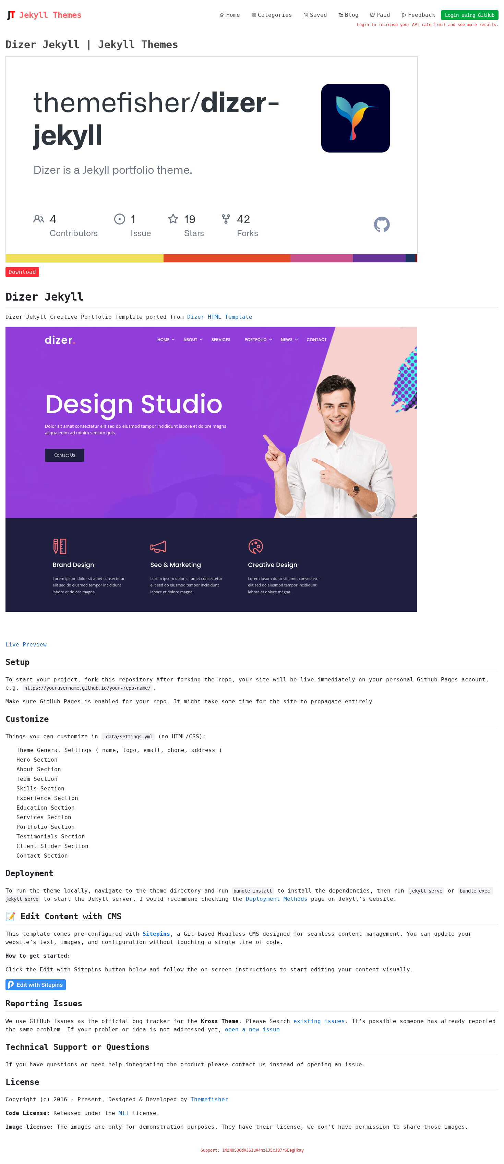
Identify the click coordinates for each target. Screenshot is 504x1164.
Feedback (421, 15)
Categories (275, 15)
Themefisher (209, 1099)
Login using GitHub (469, 15)
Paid (383, 15)
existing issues (319, 1021)
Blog (352, 15)
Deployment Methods (277, 899)
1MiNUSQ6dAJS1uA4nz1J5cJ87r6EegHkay (263, 1150)
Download (22, 272)
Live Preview (26, 644)
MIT (124, 1113)
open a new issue (252, 1029)
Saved (318, 15)
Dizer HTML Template (219, 317)
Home (233, 15)
